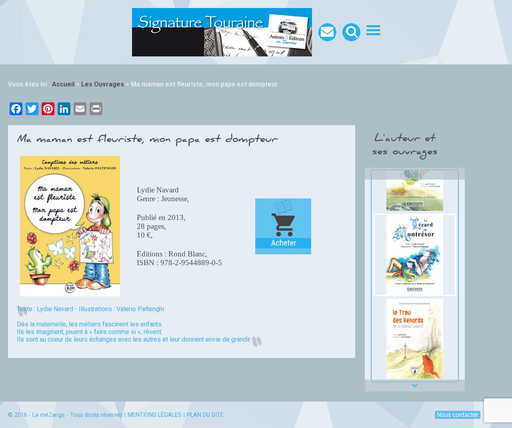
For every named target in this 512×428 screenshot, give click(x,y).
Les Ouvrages (102, 84)
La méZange (48, 415)
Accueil (63, 84)
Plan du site (205, 415)
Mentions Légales (155, 415)
